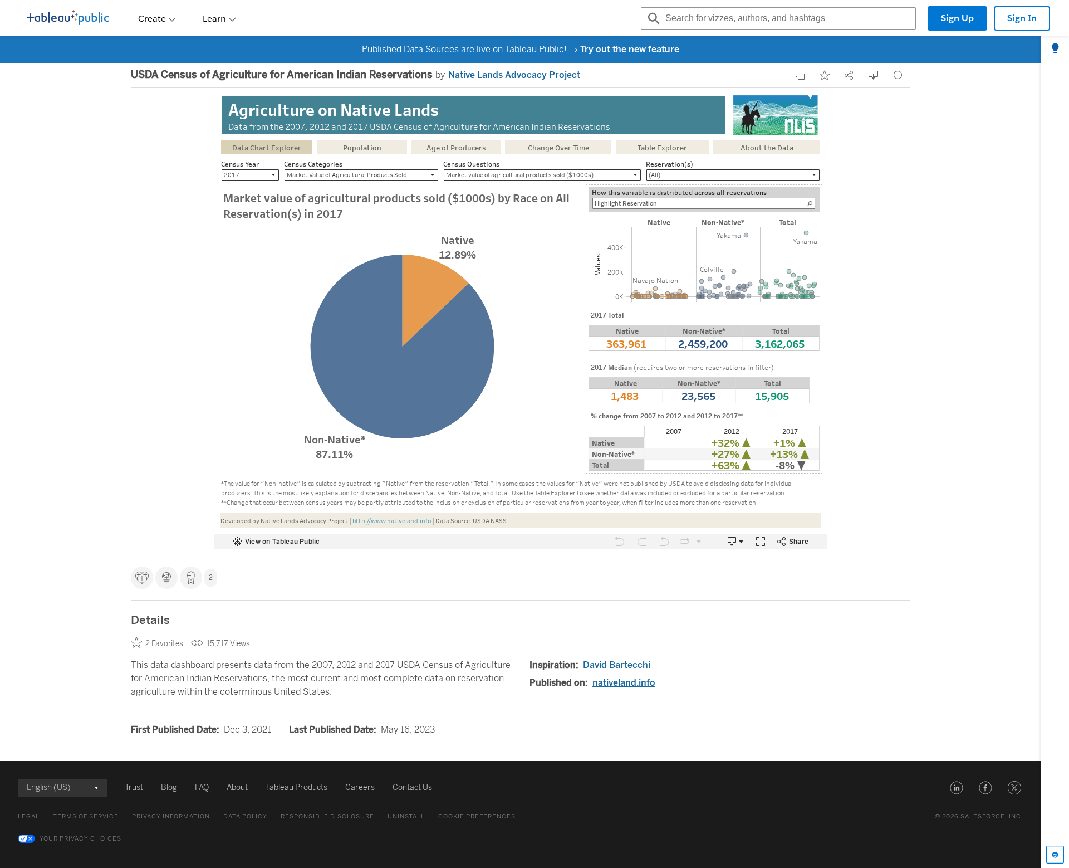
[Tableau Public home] (68, 18)
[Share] (849, 75)
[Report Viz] (898, 75)
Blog (169, 787)
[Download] (873, 75)
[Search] (652, 18)
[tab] (1055, 49)
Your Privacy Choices (80, 838)
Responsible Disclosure (327, 816)
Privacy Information (171, 816)
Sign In (1022, 18)
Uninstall (406, 816)
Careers (360, 787)
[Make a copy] (800, 75)
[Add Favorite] (824, 75)
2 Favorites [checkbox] (164, 643)
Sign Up (957, 18)
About (237, 787)
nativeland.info (623, 682)
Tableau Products (296, 787)
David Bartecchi (616, 665)
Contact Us (412, 787)
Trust (134, 787)
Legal (29, 816)
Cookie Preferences (477, 816)
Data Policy (245, 816)
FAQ (202, 787)
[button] (956, 788)
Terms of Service (86, 816)
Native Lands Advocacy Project (514, 75)
